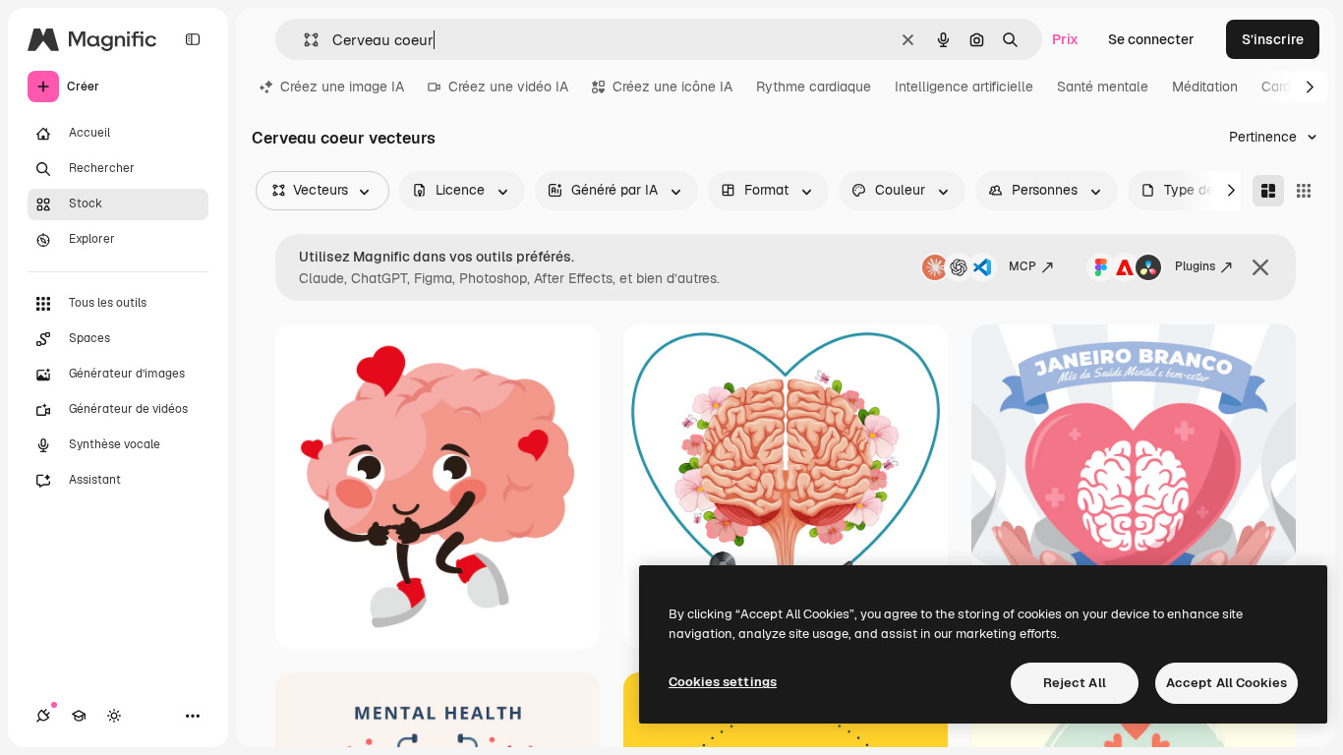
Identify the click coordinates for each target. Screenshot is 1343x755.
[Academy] (78, 715)
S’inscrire (1273, 39)
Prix (1065, 39)
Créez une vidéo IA (508, 86)
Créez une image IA (342, 86)
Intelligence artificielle (964, 86)
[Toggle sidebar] (192, 39)
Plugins (1195, 266)
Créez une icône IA (672, 86)
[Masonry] (1268, 190)
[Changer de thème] (114, 715)
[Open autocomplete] (303, 39)
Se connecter (1151, 39)
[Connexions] (43, 715)
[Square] (1303, 190)
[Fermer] (1260, 267)
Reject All (1074, 682)
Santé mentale (1102, 86)
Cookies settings (723, 681)
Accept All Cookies (1226, 682)
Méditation (1205, 86)
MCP (1022, 266)
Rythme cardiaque (813, 86)
